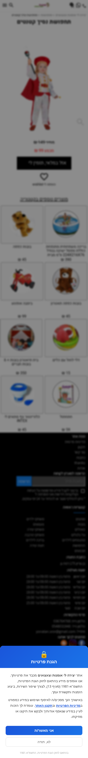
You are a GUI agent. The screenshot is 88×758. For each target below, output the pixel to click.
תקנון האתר (43, 705)
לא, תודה (44, 742)
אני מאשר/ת (44, 730)
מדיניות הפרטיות (68, 705)
